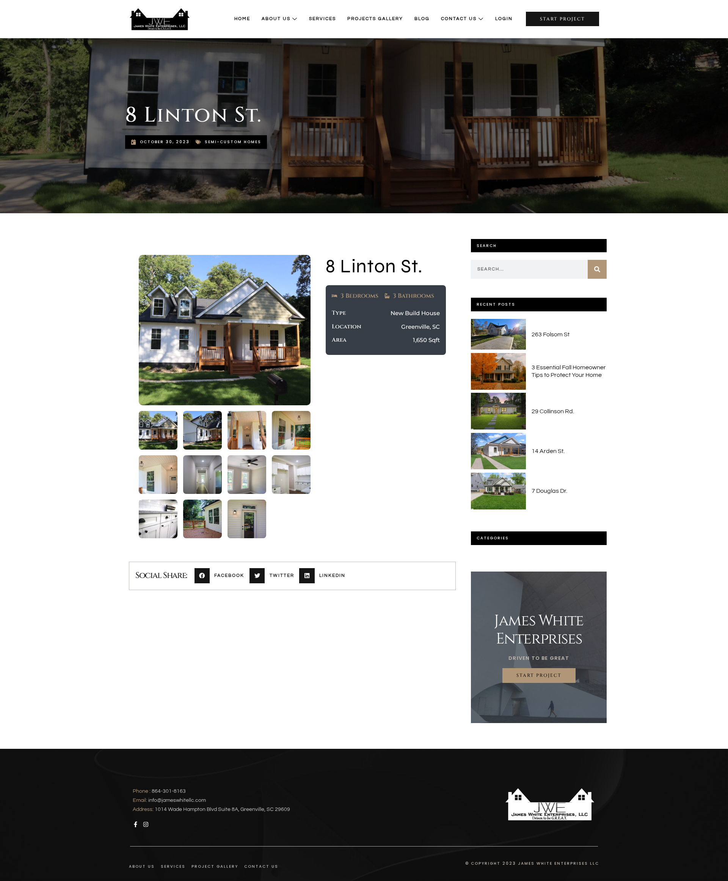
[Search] (597, 269)
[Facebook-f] (135, 824)
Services (322, 18)
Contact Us (459, 18)
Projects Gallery (375, 18)
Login (504, 18)
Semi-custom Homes (233, 142)
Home (242, 18)
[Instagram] (146, 824)
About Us (276, 18)
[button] (222, 576)
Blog (422, 18)
